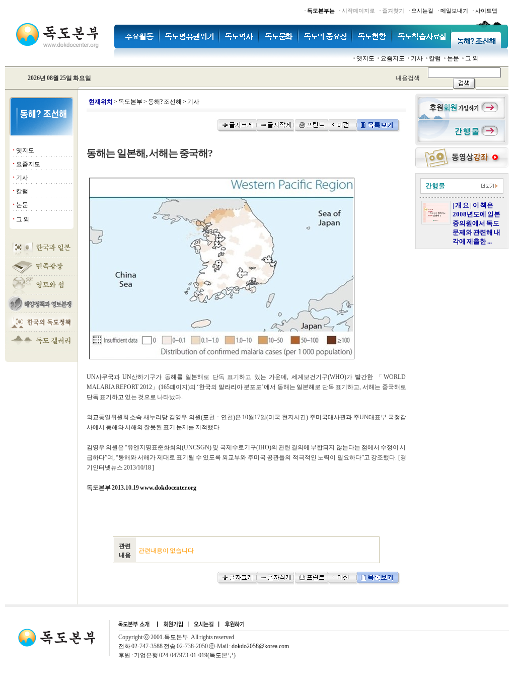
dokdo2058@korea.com (260, 646)
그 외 (471, 58)
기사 (417, 58)
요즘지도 (393, 58)
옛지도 (365, 58)
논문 (453, 58)
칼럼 (435, 58)
